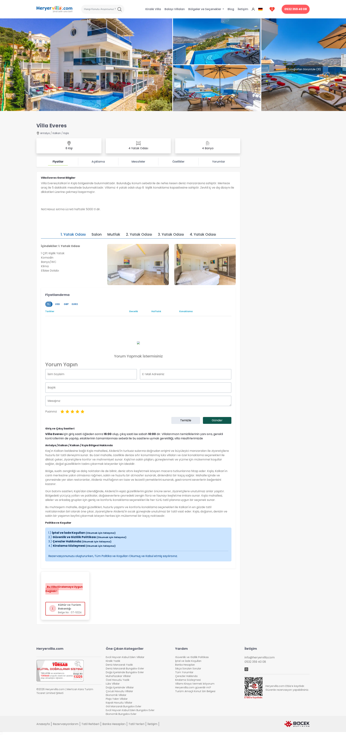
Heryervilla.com (49, 648)
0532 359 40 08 (295, 9)
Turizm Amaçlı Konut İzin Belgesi (195, 691)
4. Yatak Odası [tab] (203, 234)
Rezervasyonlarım (65, 724)
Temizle (185, 420)
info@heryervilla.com (260, 657)
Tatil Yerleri (136, 724)
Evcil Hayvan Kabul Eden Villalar (125, 657)
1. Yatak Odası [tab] (73, 234)
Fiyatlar (58, 161)
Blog (231, 9)
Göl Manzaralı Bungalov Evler (123, 706)
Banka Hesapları (185, 665)
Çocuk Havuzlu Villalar (119, 691)
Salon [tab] (97, 234)
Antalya (45, 133)
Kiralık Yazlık (113, 661)
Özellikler (178, 161)
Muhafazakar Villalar (118, 676)
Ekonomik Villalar (116, 695)
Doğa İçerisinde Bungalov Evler (125, 672)
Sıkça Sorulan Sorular (188, 668)
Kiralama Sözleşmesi (84, 546)
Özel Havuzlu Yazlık (117, 680)
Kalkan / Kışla (61, 133)
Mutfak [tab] (113, 234)
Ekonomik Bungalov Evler (121, 714)
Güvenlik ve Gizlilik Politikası (89, 537)
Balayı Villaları (175, 9)
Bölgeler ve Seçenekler (205, 9)
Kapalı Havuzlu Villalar (119, 702)
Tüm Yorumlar (184, 672)
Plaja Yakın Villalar (117, 699)
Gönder (217, 420)
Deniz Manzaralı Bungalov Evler (125, 668)
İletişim (243, 9)
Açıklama (98, 161)
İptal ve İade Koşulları (84, 533)
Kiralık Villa (153, 9)
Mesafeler (138, 161)
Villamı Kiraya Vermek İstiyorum (194, 683)
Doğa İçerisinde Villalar (120, 687)
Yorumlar (218, 161)
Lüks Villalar (113, 683)
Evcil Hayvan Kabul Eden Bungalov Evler (130, 710)
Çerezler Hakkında (82, 541)
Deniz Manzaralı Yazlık (119, 665)
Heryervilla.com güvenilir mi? (193, 687)
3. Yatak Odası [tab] (171, 234)
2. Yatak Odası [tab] (139, 234)
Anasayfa (43, 724)
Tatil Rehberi (90, 724)
